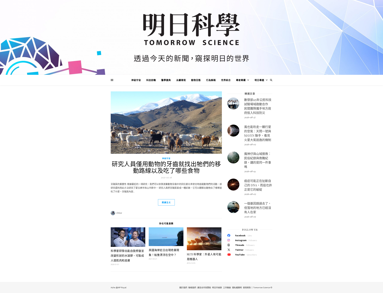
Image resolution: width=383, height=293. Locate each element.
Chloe (119, 212)
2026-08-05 (250, 216)
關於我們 (183, 287)
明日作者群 (217, 287)
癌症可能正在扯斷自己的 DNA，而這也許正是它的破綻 (258, 185)
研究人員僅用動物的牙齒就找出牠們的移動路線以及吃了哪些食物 (166, 167)
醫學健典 (166, 80)
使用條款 (247, 287)
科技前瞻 (151, 80)
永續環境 (181, 80)
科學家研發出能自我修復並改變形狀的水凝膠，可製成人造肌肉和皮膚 (127, 255)
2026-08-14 (249, 171)
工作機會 (227, 287)
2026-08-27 (249, 117)
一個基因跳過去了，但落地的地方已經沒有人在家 (257, 207)
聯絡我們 (192, 287)
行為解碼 (211, 80)
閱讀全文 (166, 202)
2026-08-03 (250, 144)
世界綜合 (226, 80)
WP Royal (122, 287)
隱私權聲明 (237, 287)
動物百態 (196, 80)
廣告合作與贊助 (204, 287)
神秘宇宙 (136, 80)
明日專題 (259, 80)
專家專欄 (241, 80)
